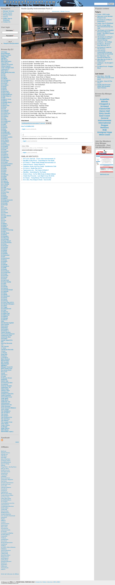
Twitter (44, 582)
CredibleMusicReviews (7, 506)
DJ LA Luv (4, 209)
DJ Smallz (4, 286)
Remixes (104, 127)
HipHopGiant (4, 492)
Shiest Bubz (5, 389)
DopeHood (4, 517)
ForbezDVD (4, 536)
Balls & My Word (5, 459)
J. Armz (3, 348)
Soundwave (5, 392)
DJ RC (3, 257)
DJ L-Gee (4, 208)
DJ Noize (4, 234)
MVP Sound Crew (6, 368)
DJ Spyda (4, 294)
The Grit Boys (5, 419)
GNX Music (4, 456)
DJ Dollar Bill (5, 132)
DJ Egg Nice (5, 142)
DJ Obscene (5, 238)
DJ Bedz (4, 88)
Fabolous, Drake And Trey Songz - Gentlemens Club (39, 166)
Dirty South (104, 113)
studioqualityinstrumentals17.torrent (33, 123)
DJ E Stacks (5, 140)
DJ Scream (4, 275)
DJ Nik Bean (5, 233)
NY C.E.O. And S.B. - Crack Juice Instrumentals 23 (39, 159)
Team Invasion (5, 406)
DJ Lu (3, 219)
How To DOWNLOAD (27, 126)
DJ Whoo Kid (5, 315)
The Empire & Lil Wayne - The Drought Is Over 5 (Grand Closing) (105, 38)
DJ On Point (5, 239)
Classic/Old (104, 109)
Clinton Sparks (6, 66)
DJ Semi (4, 279)
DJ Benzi (4, 90)
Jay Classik (5, 346)
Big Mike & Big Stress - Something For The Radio (38, 160)
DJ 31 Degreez (6, 80)
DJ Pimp (4, 244)
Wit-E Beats (5, 430)
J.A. (2, 345)
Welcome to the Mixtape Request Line (105, 17)
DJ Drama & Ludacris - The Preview (104, 48)
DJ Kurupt (4, 205)
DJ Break (4, 104)
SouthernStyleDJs (6, 514)
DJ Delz (3, 129)
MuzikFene (4, 563)
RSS (55, 582)
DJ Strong (4, 301)
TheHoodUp (4, 474)
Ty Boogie (4, 427)
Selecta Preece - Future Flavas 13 (34, 164)
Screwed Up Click (6, 383)
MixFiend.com (104, 174)
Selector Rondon (6, 386)
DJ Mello (4, 227)
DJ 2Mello (4, 79)
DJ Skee (4, 285)
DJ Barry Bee (5, 93)
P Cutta (3, 376)
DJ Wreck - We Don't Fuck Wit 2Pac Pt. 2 (104, 44)
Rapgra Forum (5, 556)
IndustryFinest (5, 504)
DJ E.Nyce (4, 138)
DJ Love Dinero (6, 216)
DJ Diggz (4, 131)
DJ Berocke (5, 91)
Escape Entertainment (7, 482)
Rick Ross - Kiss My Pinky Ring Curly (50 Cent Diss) (105, 77)
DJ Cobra (4, 119)
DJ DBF (3, 124)
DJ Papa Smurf (6, 241)
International (104, 123)
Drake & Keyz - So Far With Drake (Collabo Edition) (39, 174)
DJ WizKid (4, 316)
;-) (23, 134)
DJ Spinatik (4, 291)
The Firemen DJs (6, 417)
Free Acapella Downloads (8, 515)
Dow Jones (4, 326)
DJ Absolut (4, 82)
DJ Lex (3, 214)
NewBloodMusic (5, 534)
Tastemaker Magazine (7, 479)
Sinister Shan (5, 390)
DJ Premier (4, 245)
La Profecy (4, 357)
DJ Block (4, 101)
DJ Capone (4, 112)
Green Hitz (4, 485)
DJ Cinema (4, 116)
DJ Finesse (4, 156)
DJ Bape (4, 86)
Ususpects (4, 490)
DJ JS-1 (3, 190)
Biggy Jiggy (5, 56)
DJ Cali (3, 108)
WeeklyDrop (4, 552)
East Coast (104, 116)
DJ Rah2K (4, 253)
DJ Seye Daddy (6, 282)
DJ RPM (3, 268)
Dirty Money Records (8, 72)
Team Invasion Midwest (8, 408)
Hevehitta (4, 338)
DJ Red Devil (5, 258)
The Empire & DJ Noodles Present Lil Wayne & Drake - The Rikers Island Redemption (105, 32)
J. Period (4, 353)
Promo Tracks (7, 13)
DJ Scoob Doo (5, 272)
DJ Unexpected (6, 308)
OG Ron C (4, 375)
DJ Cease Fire (5, 113)
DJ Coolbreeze (6, 121)
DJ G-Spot (4, 162)
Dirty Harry (4, 71)
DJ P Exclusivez (6, 242)
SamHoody (4, 544)
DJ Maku (4, 223)
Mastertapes (5, 360)
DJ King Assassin (7, 200)
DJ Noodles (5, 236)
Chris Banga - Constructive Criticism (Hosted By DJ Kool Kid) (105, 52)
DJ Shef (3, 283)
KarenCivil (4, 541)
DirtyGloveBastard (6, 561)
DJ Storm (4, 299)
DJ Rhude (4, 264)
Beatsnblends (5, 53)
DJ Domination (6, 134)
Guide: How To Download (105, 23)
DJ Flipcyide (5, 157)
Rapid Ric (4, 379)
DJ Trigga (4, 307)
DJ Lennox (4, 212)
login (23, 129)
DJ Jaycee (4, 181)
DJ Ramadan (5, 255)
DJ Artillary (4, 85)
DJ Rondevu (5, 266)
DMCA (58, 582)
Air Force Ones (5, 496)
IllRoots (3, 465)
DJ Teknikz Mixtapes (7, 304)
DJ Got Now (5, 160)
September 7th (6, 387)
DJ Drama (4, 135)
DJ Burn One (5, 105)
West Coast (104, 135)
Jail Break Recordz (7, 349)
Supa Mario (4, 400)
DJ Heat (3, 171)
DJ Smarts (4, 288)
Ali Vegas (4, 52)
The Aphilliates (6, 411)
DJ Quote (4, 250)
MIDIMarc (4, 365)
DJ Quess (4, 249)
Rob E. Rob (4, 381)
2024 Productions (6, 550)
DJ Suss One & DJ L (7, 302)
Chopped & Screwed (104, 105)
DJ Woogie (4, 318)
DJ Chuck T (5, 115)
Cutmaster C (5, 69)
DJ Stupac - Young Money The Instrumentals (37, 178)
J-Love (3, 351)
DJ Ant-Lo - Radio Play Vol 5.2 (32, 168)
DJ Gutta (4, 168)
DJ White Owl (5, 313)
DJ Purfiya (4, 247)
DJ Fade (3, 149)
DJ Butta (4, 107)
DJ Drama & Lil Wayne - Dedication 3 (105, 20)
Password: (10, 36)
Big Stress (4, 60)
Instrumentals (56, 11)
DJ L (2, 206)
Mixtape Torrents (8, 11)
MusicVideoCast (5, 478)
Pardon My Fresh (5, 484)
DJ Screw (4, 277)
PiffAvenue (4, 566)
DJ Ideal (3, 178)
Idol (2, 342)
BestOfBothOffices (6, 500)
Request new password (11, 43)
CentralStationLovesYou (7, 503)
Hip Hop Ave (4, 454)
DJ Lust (3, 220)
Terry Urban (5, 409)
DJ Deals (4, 126)
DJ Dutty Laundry (6, 137)
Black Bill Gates (6, 61)
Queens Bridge (5, 463)
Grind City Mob (6, 337)
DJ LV (3, 222)
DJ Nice (3, 231)
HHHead (3, 520)
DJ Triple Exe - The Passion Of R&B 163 (103, 56)
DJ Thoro (4, 305)
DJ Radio (4, 252)
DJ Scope (4, 274)
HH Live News (5, 468)
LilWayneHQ (4, 553)
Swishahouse (5, 403)
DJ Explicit (4, 146)
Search (5, 17)
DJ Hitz (3, 173)
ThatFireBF (4, 509)
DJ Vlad (3, 310)
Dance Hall (104, 111)
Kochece (4, 356)
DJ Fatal (3, 153)
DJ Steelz (4, 297)
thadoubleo (4, 564)
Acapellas (104, 99)
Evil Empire (4, 329)
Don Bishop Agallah (7, 323)
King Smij (4, 354)
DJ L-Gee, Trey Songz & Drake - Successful (37, 180)
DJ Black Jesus (6, 99)
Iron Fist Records (6, 343)
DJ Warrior (4, 312)
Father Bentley (6, 332)
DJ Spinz (4, 293)
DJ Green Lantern (6, 164)
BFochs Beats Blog (6, 493)
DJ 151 (3, 75)
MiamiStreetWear (5, 555)
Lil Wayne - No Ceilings (104, 42)
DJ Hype (4, 176)
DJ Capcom (5, 110)
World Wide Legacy (7, 431)
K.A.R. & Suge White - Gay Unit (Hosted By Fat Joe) (105, 26)
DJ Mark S (4, 225)
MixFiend (3, 451)
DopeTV (3, 569)
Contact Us (6, 22)
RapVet (3, 519)
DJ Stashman (5, 296)
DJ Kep (3, 194)
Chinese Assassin (7, 64)
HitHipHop (4, 548)
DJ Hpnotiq (4, 175)
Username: (10, 30)
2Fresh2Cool (4, 528)
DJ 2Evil (3, 77)
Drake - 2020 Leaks (103, 14)
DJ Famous (4, 151)
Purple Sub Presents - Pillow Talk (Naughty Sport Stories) (104, 86)
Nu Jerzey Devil (6, 370)
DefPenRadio (4, 559)
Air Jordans (4, 501)
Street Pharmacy (6, 397)
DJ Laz (3, 211)
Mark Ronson (5, 359)
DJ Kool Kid (5, 201)
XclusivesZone (5, 523)
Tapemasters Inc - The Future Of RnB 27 (36, 170)
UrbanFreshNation (6, 487)
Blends (104, 101)
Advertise (50, 582)
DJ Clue (3, 118)
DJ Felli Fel (4, 154)
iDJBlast (3, 545)
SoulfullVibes (4, 539)
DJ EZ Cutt (4, 148)
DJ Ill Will (4, 179)
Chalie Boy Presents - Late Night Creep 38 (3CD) (38, 176)
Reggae (104, 125)
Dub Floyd (4, 327)
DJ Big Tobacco (6, 96)
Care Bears (5, 63)
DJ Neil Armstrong (7, 230)
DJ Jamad (4, 186)
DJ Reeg (4, 260)
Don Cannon (5, 324)
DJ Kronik (4, 203)
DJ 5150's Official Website (8, 547)
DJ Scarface (5, 271)
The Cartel (4, 414)
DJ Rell (3, 263)
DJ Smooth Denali (7, 290)
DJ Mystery (5, 228)
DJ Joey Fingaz (6, 189)
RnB (105, 130)
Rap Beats (4, 481)
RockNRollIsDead (6, 462)
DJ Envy (4, 143)
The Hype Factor (5, 471)
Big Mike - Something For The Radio (34, 172)
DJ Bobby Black (6, 102)
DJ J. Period (5, 184)
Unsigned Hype (104, 132)
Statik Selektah (6, 395)
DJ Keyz (4, 195)
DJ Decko (4, 127)
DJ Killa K (4, 198)
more (17, 442)
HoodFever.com (5, 470)
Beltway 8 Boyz (6, 55)
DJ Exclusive (5, 145)
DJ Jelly (3, 187)
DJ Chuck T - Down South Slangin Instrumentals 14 (39, 162)
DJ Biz (3, 97)
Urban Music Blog (6, 498)
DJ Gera (3, 159)
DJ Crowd (4, 123)
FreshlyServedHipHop (7, 533)
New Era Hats (5, 511)
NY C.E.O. (4, 371)
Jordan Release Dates (7, 495)
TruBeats (3, 537)
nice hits (25, 146)
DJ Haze (4, 170)
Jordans (3, 522)
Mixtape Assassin (7, 367)
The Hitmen (4, 420)
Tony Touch (4, 423)
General (104, 118)
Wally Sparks (5, 428)
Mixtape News (7, 15)
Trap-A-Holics (5, 425)
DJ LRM (3, 217)
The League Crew (6, 422)
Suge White (4, 398)
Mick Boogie (5, 364)
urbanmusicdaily (5, 530)
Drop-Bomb (4, 489)
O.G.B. (3, 373)
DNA (2, 321)
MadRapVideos (5, 512)
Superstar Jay (5, 401)
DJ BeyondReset (6, 94)
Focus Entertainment (7, 334)
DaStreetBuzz (4, 507)
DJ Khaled (4, 197)
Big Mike (4, 58)
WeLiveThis (4, 526)
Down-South (4, 525)
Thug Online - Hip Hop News (8, 467)
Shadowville (4, 473)
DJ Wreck (4, 320)
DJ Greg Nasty (6, 165)
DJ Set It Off (5, 280)
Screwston (4, 384)
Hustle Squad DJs (7, 340)
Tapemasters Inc (6, 405)
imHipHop (3, 476)
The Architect (5, 412)
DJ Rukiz (4, 269)
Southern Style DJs (7, 394)
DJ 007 (3, 74)
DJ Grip (3, 167)
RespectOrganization (7, 542)
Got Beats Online (5, 460)
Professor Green (6, 378)
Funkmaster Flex (6, 335)
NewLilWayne (5, 558)
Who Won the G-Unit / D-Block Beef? (105, 60)
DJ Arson (4, 83)
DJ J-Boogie (5, 182)
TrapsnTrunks (5, 567)
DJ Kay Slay (5, 192)
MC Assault (5, 362)
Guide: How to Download (7, 19)
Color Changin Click (7, 68)
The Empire (4, 416)
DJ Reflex (4, 261)
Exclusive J (5, 331)
